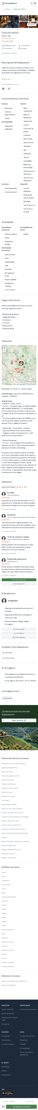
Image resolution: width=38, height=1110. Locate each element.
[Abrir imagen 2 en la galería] (23, 18)
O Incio (4, 889)
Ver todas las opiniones (19, 580)
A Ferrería (5, 901)
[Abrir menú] (35, 3)
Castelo (4, 905)
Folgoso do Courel (8, 942)
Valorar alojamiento (19, 584)
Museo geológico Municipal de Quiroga (15, 833)
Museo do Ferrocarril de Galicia (12, 809)
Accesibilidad (25, 1048)
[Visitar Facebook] (3, 88)
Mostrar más (6, 79)
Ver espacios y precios (21, 1107)
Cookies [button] (23, 1044)
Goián (4, 926)
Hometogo (6, 1067)
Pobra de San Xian (8, 930)
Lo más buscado (8, 1044)
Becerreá (4, 938)
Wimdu (4, 1071)
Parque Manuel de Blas (9, 804)
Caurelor (4, 837)
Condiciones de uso (27, 1036)
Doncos (4, 958)
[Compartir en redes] (31, 3)
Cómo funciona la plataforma (26, 1053)
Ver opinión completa (9, 509)
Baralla (4, 954)
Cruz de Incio (6, 885)
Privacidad (24, 1040)
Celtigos (4, 913)
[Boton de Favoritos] (33, 20)
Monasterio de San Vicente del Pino (13, 829)
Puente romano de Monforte (11, 825)
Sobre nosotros (7, 1009)
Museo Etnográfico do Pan (10, 776)
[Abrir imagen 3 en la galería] (33, 18)
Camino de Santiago (8, 985)
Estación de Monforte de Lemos (12, 813)
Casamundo (6, 1075)
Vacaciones (6, 1040)
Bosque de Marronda (9, 845)
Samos (4, 872)
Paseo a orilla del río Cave (10, 821)
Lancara (4, 921)
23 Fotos (32, 25)
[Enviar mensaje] (3, 1107)
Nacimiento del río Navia (10, 788)
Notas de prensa (8, 1013)
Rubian (4, 917)
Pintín (3, 876)
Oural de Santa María (9, 897)
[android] (19, 1093)
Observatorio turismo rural (10, 1018)
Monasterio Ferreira (8, 854)
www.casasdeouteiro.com (10, 84)
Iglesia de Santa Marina (9, 768)
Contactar (5, 1024)
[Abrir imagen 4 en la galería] (23, 25)
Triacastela (5, 880)
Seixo (3, 934)
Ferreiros (4, 946)
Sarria (3, 893)
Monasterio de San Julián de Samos (14, 763)
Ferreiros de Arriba (8, 962)
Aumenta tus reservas (28, 1009)
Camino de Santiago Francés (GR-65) (14, 981)
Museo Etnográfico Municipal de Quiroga (15, 841)
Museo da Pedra (7, 772)
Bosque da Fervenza (8, 796)
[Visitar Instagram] (9, 88)
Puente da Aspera (7, 780)
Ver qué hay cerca (9, 38)
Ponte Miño (5, 800)
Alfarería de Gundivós (9, 858)
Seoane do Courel (8, 950)
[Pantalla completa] (19, 365)
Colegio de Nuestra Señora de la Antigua (15, 817)
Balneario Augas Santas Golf (11, 849)
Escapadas (6, 1036)
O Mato (4, 909)
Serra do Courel (7, 792)
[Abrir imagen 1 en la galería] (9, 21)
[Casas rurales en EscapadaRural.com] (9, 3)
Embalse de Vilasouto (9, 784)
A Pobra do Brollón (8, 966)
